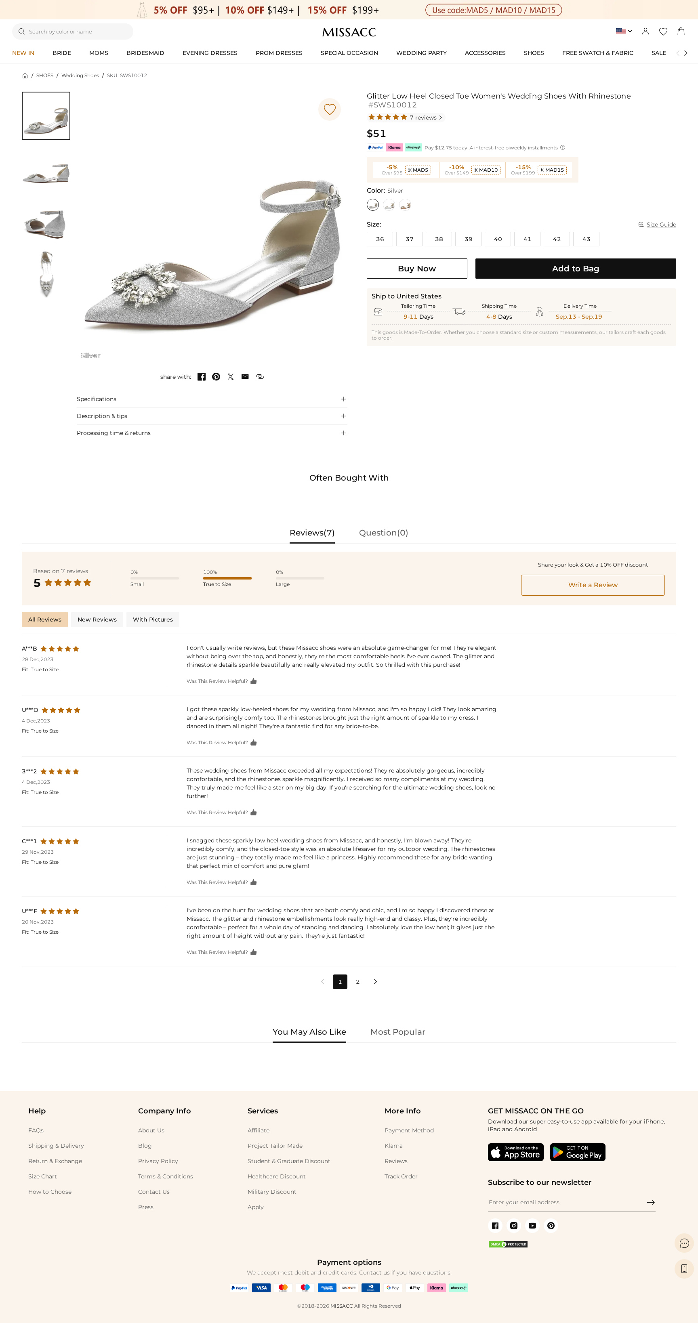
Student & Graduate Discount (289, 1161)
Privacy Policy (158, 1161)
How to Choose (49, 1191)
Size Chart (42, 1176)
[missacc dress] (349, 10)
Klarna (394, 1145)
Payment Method (409, 1130)
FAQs (36, 1130)
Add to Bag (575, 268)
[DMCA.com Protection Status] (508, 1246)
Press (145, 1207)
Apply (256, 1207)
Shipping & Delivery (56, 1145)
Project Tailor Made (275, 1145)
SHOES (44, 75)
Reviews (396, 1161)
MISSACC (341, 1306)
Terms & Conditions (165, 1176)
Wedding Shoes (80, 75)
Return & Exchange (55, 1161)
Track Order (401, 1176)
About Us (151, 1130)
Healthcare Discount (277, 1176)
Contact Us (154, 1191)
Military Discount (272, 1191)
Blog (145, 1145)
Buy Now (417, 268)
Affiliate (258, 1130)
